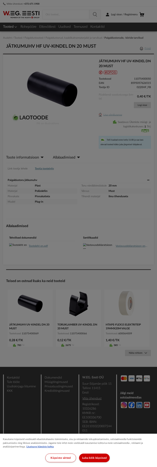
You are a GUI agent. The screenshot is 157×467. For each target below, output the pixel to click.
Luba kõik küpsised (94, 457)
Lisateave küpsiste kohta (40, 447)
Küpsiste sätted (61, 457)
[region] (78, 450)
